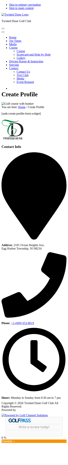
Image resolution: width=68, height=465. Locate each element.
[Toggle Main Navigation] (3, 28)
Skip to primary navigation (25, 4)
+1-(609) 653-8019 (22, 323)
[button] (13, 47)
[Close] (3, 32)
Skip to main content (21, 8)
